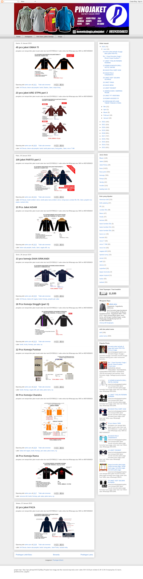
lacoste (101, 237)
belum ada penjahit (33, 87)
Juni (105, 49)
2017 (104, 136)
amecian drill (24, 496)
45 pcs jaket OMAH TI (27, 47)
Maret (105, 112)
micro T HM (70, 148)
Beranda (56, 555)
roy (49, 247)
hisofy (26, 344)
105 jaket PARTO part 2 (28, 159)
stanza (101, 265)
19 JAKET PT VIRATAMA (111, 95)
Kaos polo (102, 172)
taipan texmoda (104, 272)
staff (100, 261)
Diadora (46, 87)
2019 (104, 130)
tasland (101, 282)
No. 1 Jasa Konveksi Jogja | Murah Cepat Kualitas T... (112, 57)
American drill (103, 199)
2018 (104, 133)
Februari (106, 115)
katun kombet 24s (105, 227)
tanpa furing (56, 87)
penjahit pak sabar (53, 299)
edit (100, 332)
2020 (104, 127)
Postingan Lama (87, 555)
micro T (101, 241)
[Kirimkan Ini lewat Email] (55, 85)
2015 (104, 142)
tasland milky (24, 202)
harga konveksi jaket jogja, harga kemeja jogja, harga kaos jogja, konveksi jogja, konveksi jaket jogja (117, 467)
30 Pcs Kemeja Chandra (29, 395)
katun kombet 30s (105, 230)
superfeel (102, 268)
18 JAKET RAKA (108, 82)
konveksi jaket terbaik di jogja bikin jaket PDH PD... (112, 52)
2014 (104, 144)
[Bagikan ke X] (59, 85)
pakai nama (47, 390)
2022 (104, 122)
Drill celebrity (103, 203)
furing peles (58, 148)
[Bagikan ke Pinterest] (63, 85)
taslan (101, 279)
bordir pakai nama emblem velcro (51, 200)
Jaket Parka (55, 547)
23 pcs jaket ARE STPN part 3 (32, 92)
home (18, 36)
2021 (104, 124)
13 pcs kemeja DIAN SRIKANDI (32, 258)
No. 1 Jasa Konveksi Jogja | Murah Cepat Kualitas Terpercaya (117, 364)
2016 (104, 139)
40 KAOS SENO (108, 85)
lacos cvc (102, 234)
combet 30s (103, 210)
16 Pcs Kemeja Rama (27, 456)
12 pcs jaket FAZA (25, 507)
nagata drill (43, 247)
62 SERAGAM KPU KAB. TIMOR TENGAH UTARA (112, 102)
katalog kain (103, 189)
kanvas (101, 220)
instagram (28, 36)
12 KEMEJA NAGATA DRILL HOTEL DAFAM (112, 66)
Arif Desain (23, 87)
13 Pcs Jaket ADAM (26, 207)
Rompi (101, 178)
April (105, 109)
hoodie (101, 185)
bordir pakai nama (49, 148)
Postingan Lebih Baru (24, 555)
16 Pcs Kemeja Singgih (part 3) (32, 304)
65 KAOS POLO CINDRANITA (108, 74)
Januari (106, 118)
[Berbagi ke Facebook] (61, 85)
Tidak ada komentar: (44, 84)
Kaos (101, 168)
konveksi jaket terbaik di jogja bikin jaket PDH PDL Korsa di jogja (116, 348)
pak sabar (37, 344)
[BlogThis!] (57, 85)
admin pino (113, 304)
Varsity (101, 182)
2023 (104, 46)
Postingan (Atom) (58, 560)
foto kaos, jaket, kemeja (45, 36)
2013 (104, 147)
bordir (41, 87)
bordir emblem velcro (33, 200)
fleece (101, 213)
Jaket (50, 87)
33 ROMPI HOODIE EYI (111, 98)
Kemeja (45, 299)
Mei (104, 106)
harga (60, 36)
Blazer (101, 158)
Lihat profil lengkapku (106, 323)
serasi (101, 258)
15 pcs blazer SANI (114, 423)
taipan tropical (104, 275)
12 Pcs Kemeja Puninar (28, 349)
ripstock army (103, 254)
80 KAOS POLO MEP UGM (112, 70)
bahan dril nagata (32, 299)
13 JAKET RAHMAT (109, 88)
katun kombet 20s (105, 224)
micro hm (102, 248)
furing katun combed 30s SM (70, 200)
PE (100, 206)
